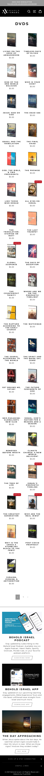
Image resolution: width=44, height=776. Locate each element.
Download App (22, 704)
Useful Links (22, 766)
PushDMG (27, 774)
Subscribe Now (22, 658)
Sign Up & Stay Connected (22, 759)
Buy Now (22, 751)
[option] (22, 3)
